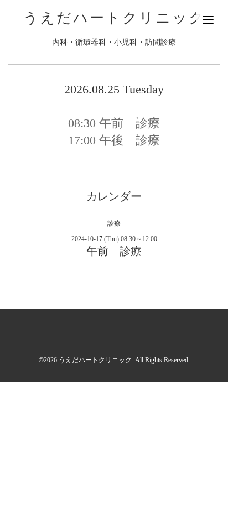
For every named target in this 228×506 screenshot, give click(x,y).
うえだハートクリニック (114, 18)
